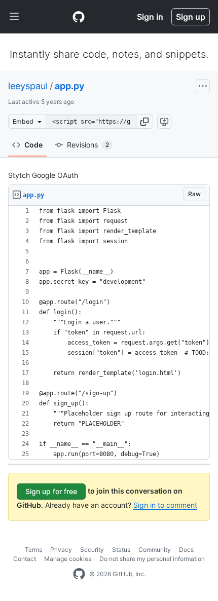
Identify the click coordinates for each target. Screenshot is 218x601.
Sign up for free (51, 491)
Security (92, 549)
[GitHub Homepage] (79, 574)
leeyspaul (28, 86)
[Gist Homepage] (78, 17)
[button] (144, 122)
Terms (33, 549)
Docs (186, 549)
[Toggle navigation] (14, 16)
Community (154, 549)
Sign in (150, 17)
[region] (109, 333)
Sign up (190, 17)
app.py (69, 86)
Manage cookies (67, 558)
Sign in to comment (165, 505)
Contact (24, 558)
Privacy (61, 549)
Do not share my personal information (152, 558)
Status (121, 549)
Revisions (88, 144)
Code (33, 144)
